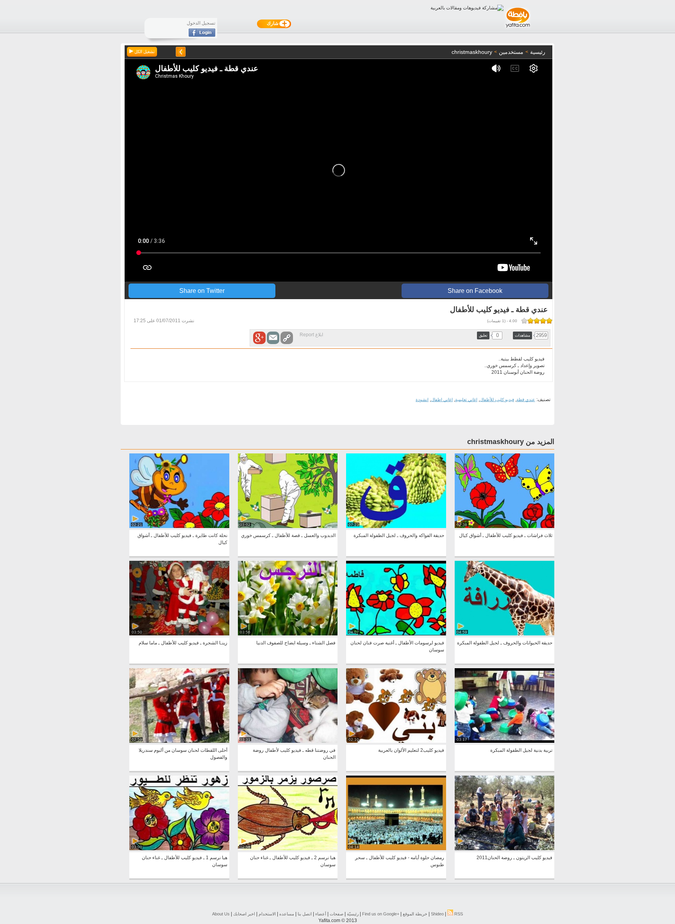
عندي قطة (525, 399)
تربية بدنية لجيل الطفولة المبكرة (521, 750)
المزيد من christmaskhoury (510, 442)
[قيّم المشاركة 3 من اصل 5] (537, 321)
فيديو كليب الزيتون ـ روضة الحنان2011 (514, 857)
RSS (458, 914)
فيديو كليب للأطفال (497, 399)
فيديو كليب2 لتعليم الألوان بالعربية (411, 750)
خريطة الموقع (415, 914)
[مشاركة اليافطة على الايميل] (273, 338)
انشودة (422, 399)
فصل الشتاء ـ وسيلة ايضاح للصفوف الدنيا (296, 643)
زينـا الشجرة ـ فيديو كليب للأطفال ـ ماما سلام (183, 643)
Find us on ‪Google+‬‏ (380, 914)
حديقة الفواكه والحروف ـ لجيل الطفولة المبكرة (399, 535)
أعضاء (320, 914)
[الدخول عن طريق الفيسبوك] (202, 35)
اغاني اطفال (442, 399)
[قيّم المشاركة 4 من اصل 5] (530, 321)
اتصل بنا (305, 914)
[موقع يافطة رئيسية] (517, 28)
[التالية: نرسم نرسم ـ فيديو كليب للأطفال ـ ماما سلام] (181, 52)
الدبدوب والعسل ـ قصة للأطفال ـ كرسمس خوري (288, 535)
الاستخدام (267, 914)
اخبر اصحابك (244, 914)
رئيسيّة (353, 914)
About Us (221, 914)
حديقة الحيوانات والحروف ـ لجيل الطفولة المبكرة (504, 643)
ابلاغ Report (311, 334)
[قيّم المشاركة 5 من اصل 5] (524, 321)
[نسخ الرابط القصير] (286, 338)
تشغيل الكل (144, 51)
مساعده (286, 914)
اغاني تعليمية (466, 399)
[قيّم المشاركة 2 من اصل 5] (543, 321)
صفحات (336, 914)
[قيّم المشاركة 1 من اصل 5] (549, 321)
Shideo (437, 914)
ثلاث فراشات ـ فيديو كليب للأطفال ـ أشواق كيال (505, 535)
